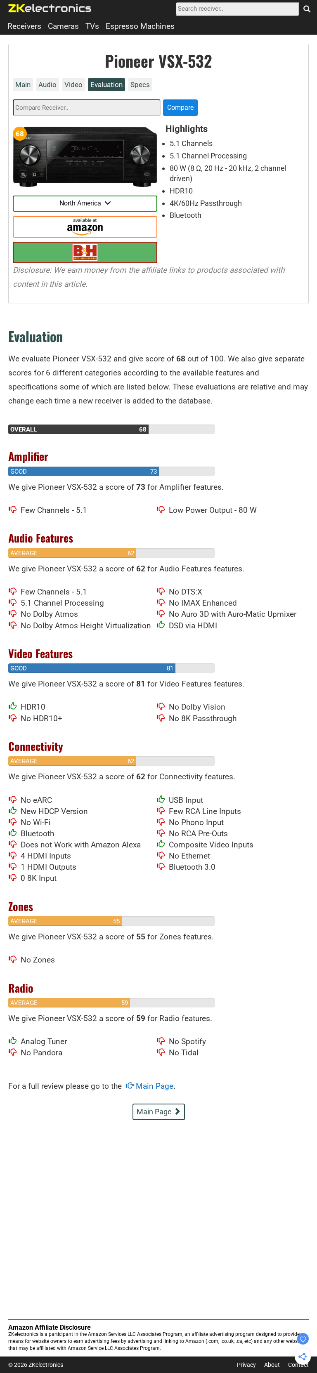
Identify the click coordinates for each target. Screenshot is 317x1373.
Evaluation (106, 84)
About (272, 1364)
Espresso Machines (140, 26)
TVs (92, 26)
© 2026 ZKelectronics (35, 1364)
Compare (180, 107)
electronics (50, 8)
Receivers (24, 26)
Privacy (246, 1364)
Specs (140, 84)
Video (73, 84)
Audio (47, 84)
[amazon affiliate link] (85, 227)
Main (23, 84)
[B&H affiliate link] (85, 252)
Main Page (153, 1086)
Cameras (63, 26)
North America (81, 203)
